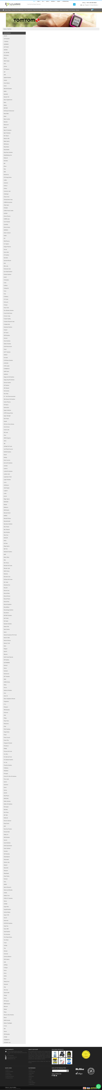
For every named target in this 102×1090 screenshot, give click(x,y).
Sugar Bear (6, 906)
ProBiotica (6, 768)
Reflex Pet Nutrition (8, 804)
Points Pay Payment (10, 1076)
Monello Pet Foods (8, 565)
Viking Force (6, 981)
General (5, 338)
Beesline (6, 121)
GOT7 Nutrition (7, 352)
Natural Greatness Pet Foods (10, 634)
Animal (5, 66)
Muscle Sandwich (7, 604)
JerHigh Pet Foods (8, 446)
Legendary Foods (8, 476)
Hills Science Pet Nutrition (9, 399)
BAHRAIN (53, 1)
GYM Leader (6, 365)
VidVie (5, 976)
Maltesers (6, 507)
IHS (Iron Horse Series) (9, 424)
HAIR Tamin (6, 371)
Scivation (6, 851)
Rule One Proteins (8, 829)
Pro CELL (6, 754)
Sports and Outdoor (64, 10)
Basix (5, 102)
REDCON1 (6, 798)
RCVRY (5, 792)
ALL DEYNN (6, 52)
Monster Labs (7, 568)
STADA (5, 892)
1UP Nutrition (7, 38)
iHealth (5, 421)
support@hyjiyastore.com (12, 1057)
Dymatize (6, 257)
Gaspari (5, 329)
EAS (5, 263)
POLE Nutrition (7, 729)
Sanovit (5, 840)
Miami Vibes (6, 557)
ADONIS (5, 49)
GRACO (5, 354)
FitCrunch (6, 302)
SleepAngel (6, 873)
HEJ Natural (6, 388)
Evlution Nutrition (7, 274)
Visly (5, 987)
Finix (5, 293)
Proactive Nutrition (8, 765)
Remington (6, 806)
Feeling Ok (6, 288)
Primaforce (6, 745)
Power (5, 734)
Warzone (6, 1006)
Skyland (5, 865)
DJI (4, 238)
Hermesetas (6, 390)
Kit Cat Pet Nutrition (8, 463)
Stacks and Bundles (8, 890)
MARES (5, 515)
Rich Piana (6, 812)
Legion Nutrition (7, 479)
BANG (5, 91)
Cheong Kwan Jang (8, 199)
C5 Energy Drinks (8, 177)
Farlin (5, 282)
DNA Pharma (7, 241)
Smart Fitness (8, 10)
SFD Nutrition (7, 854)
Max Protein (6, 526)
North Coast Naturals (8, 657)
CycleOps (6, 224)
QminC (5, 781)
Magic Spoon (7, 499)
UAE (34, 1)
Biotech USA (6, 138)
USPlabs (6, 964)
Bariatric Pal (6, 96)
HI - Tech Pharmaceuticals (9, 396)
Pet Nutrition (72, 10)
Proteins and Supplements (18, 10)
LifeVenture (6, 485)
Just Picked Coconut (8, 449)
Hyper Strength (7, 415)
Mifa (5, 560)
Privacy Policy (8, 1074)
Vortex (5, 998)
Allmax (5, 58)
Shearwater (6, 859)
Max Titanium (7, 529)
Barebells (6, 94)
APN (5, 74)
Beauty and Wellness (54, 10)
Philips (5, 718)
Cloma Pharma (7, 216)
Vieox (5, 978)
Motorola (6, 573)
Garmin (5, 35)
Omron (5, 687)
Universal (6, 953)
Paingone (6, 707)
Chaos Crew (6, 196)
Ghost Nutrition (7, 340)
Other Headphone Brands (9, 698)
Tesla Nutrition (7, 931)
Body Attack (6, 146)
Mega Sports (6, 546)
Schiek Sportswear (8, 845)
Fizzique (5, 304)
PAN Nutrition (7, 709)
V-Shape (6, 967)
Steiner (5, 901)
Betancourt (6, 124)
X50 (5, 1028)
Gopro (5, 349)
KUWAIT (58, 1)
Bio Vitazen (6, 135)
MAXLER (6, 537)
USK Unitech (6, 959)
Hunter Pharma (7, 402)
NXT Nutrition (7, 676)
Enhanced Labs (7, 268)
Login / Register (85, 5)
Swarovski (6, 920)
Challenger (6, 194)
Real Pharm (6, 795)
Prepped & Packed (8, 743)
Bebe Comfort (7, 119)
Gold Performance (8, 346)
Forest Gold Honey (8, 313)
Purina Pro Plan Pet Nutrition (10, 776)
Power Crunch (7, 737)
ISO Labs (6, 432)
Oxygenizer (6, 701)
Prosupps (6, 773)
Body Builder (6, 149)
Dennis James (7, 227)
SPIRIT (5, 884)
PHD (5, 715)
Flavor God (6, 307)
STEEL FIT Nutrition (8, 898)
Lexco (5, 482)
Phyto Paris (6, 720)
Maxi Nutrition (7, 532)
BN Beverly (6, 144)
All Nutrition (6, 55)
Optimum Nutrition (8, 690)
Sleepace (6, 870)
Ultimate (5, 951)
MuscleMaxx (6, 607)
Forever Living (7, 316)
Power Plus (6, 740)
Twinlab (5, 945)
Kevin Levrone (7, 460)
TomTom (9, 29)
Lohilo (5, 493)
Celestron (6, 182)
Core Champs (7, 221)
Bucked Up (6, 174)
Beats (5, 116)
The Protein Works (8, 937)
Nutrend (5, 665)
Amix (5, 63)
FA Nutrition (6, 279)
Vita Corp (6, 989)
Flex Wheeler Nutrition (9, 310)
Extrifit (5, 277)
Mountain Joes (7, 576)
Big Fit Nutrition (7, 133)
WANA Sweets (7, 1003)
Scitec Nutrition (7, 848)
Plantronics (6, 723)
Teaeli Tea (6, 926)
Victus (5, 973)
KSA (43, 1)
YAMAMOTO (6, 1039)
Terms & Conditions (13, 1087)
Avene (5, 85)
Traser (5, 942)
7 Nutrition (6, 41)
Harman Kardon (7, 382)
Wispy (5, 1012)
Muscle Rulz (6, 601)
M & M (5, 496)
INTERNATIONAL (66, 1)
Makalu (5, 504)
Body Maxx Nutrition (8, 152)
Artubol (5, 80)
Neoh (5, 646)
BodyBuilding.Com (8, 155)
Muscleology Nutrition (8, 609)
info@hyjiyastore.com (11, 1058)
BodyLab (6, 157)
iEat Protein (6, 418)
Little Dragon (6, 487)
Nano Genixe (7, 629)
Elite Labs (6, 266)
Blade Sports (6, 141)
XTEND (5, 1037)
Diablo (5, 235)
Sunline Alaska (7, 912)
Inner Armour (7, 426)
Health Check (46, 10)
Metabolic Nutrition (8, 551)
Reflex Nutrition (7, 801)
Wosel (5, 1017)
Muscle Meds (7, 593)
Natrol (5, 632)
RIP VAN (6, 815)
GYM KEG (6, 363)
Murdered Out (7, 585)
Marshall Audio (7, 521)
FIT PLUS (6, 299)
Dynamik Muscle (7, 260)
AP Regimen (6, 69)
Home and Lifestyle (37, 10)
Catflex (5, 180)
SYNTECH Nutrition (8, 923)
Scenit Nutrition (7, 842)
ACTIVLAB (6, 47)
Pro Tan (5, 762)
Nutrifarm (6, 670)
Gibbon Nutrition (7, 343)
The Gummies (7, 934)
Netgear (5, 648)
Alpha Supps (6, 60)
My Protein (6, 618)
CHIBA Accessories (8, 202)
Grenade (6, 357)
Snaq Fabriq (6, 876)
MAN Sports (6, 510)
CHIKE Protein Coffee (8, 210)
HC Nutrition (6, 385)
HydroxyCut (6, 407)
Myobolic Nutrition (8, 623)
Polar (5, 726)
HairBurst (6, 374)
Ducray (5, 249)
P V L (5, 704)
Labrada (5, 465)
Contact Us (8, 1073)
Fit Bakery (6, 296)
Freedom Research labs (9, 321)
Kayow (5, 454)
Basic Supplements (8, 99)
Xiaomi (5, 1031)
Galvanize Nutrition (8, 327)
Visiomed (6, 984)
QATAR (47, 1)
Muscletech (6, 612)
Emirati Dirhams (94, 5)
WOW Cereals (7, 1020)
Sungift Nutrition (7, 909)
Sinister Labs (7, 862)
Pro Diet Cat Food (8, 756)
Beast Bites (6, 113)
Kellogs (5, 457)
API (4, 72)
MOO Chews (6, 571)
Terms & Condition (9, 1071)
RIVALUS (6, 817)
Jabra (5, 440)
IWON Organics (7, 438)
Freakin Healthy (7, 318)
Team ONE (6, 928)
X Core (5, 1025)
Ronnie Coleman (7, 820)
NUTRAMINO (7, 662)
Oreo (5, 693)
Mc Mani (6, 543)
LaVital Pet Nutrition (8, 471)
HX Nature (6, 404)
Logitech (6, 490)
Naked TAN (6, 626)
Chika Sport (6, 205)
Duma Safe (6, 252)
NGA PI (5, 651)
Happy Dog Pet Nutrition (9, 379)
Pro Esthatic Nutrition (8, 759)
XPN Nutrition (7, 1034)
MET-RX (5, 548)
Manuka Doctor (7, 512)
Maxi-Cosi (6, 535)
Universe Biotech (7, 956)
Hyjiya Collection (7, 410)
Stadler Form (7, 895)
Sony (5, 881)
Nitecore (5, 654)
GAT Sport (6, 332)
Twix (5, 948)
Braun (5, 166)
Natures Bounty (7, 640)
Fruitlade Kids (7, 324)
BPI (4, 163)
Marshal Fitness (7, 518)
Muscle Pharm (7, 598)
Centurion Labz (7, 191)
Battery (5, 105)
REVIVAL (6, 809)
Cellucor (5, 185)
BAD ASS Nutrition (8, 88)
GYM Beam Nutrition (8, 360)
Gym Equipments (28, 10)
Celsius (5, 188)
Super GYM (6, 915)
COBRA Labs (7, 218)
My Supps (6, 621)
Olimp (5, 684)
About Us (8, 1069)
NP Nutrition (6, 659)
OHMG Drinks (7, 682)
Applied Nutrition (7, 77)
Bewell (5, 127)
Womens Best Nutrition (9, 1014)
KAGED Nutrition (7, 451)
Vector (5, 970)
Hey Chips (6, 393)
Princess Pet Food (8, 751)
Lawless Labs (7, 474)
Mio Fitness (6, 562)
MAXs (5, 540)
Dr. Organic (6, 243)
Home (5, 29)
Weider (5, 1009)
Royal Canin (6, 823)
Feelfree (5, 285)
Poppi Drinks (6, 731)
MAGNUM (6, 501)
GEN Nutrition (7, 335)
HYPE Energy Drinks (8, 413)
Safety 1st (6, 834)
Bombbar (6, 160)
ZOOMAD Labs (7, 1042)
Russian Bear (7, 831)
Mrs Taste (6, 582)
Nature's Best (7, 637)
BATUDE (6, 108)
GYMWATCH (6, 368)
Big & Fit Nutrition (7, 130)
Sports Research (7, 887)
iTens (5, 435)
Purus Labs (6, 779)
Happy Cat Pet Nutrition (9, 377)
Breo (5, 169)
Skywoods (6, 867)
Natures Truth (7, 643)
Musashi (5, 587)
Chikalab (6, 207)
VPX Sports (6, 1000)
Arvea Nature (7, 83)
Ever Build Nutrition (8, 271)
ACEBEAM (6, 44)
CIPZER (5, 213)
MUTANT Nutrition (8, 615)
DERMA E (6, 230)
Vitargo (5, 995)
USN (5, 962)
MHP (5, 554)
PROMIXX (6, 770)
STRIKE (5, 903)
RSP (5, 826)
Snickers (6, 878)
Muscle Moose (7, 596)
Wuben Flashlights (8, 1023)
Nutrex (5, 668)
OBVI (5, 679)
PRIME (5, 748)
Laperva (5, 468)
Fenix (5, 291)
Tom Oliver (6, 939)
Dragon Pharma (7, 246)
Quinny (5, 790)
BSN (5, 171)
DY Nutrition (6, 255)
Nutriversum (6, 673)
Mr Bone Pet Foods (8, 579)
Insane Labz (6, 429)
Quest (5, 787)
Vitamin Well (6, 992)
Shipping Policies (9, 1077)
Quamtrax (6, 784)
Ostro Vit (6, 695)
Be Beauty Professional (9, 110)
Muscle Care (6, 590)
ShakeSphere (7, 856)
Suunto (5, 917)
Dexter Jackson (7, 232)
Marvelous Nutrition (8, 524)
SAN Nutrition (7, 837)
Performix (6, 712)
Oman (38, 1)
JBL (4, 443)
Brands (77, 10)
